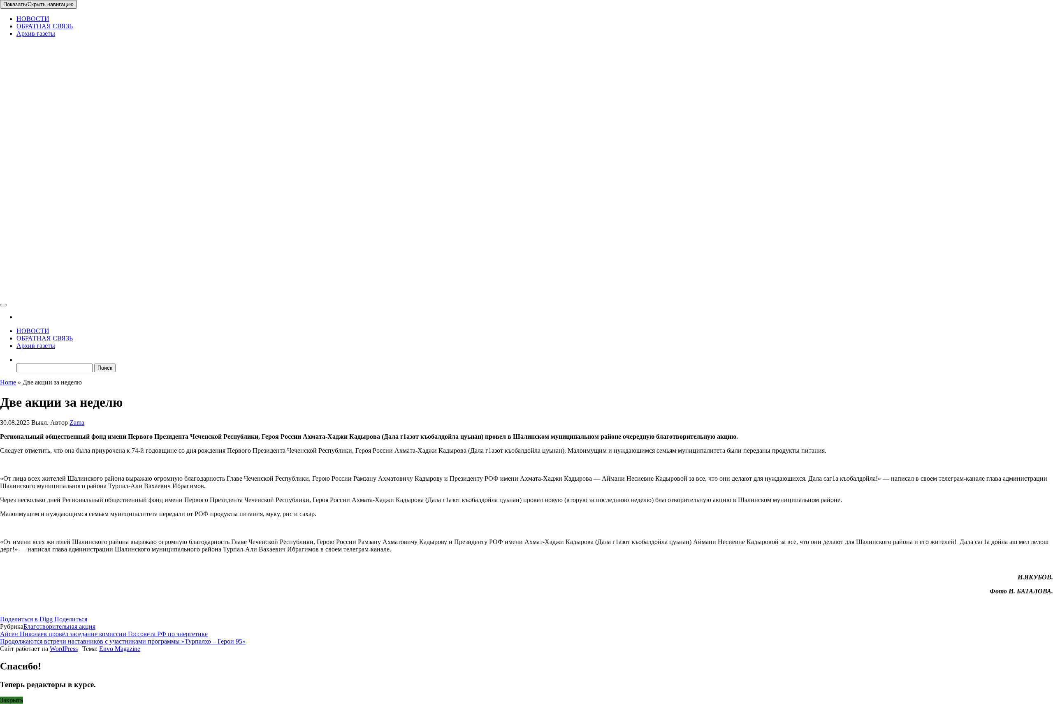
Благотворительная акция (59, 626)
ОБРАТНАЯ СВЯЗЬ (44, 26)
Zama (77, 422)
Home (8, 382)
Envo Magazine (119, 648)
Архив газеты (35, 33)
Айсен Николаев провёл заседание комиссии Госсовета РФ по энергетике (104, 633)
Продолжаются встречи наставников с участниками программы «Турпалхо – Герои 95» (123, 641)
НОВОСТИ (32, 18)
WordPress (64, 648)
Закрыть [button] (11, 700)
